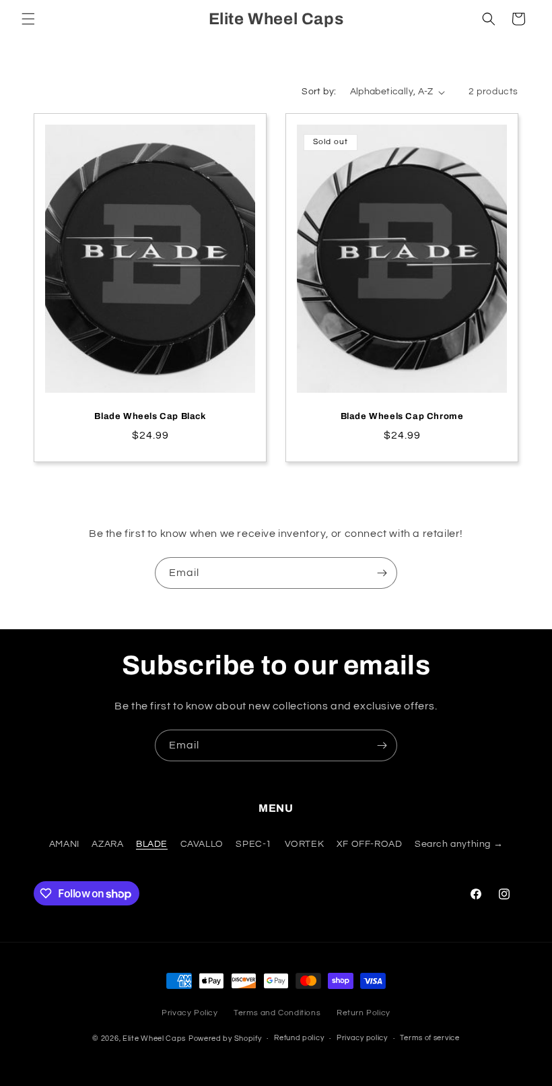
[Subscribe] (381, 573)
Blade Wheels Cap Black (149, 416)
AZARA (107, 844)
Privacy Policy (189, 1013)
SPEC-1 (254, 844)
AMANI (64, 844)
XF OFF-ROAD (370, 844)
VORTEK (304, 844)
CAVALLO (201, 844)
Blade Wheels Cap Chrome (402, 416)
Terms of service (429, 1038)
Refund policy (299, 1038)
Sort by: (319, 91)
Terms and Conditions (277, 1013)
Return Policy (363, 1013)
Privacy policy (362, 1038)
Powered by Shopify (225, 1038)
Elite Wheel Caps (154, 1038)
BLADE (152, 844)
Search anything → (459, 844)
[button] (28, 19)
